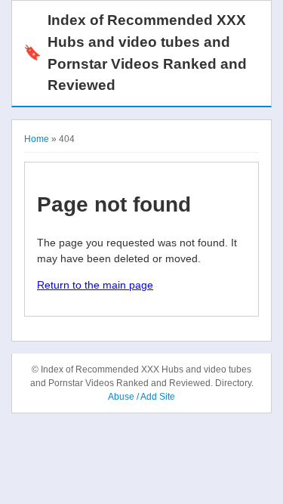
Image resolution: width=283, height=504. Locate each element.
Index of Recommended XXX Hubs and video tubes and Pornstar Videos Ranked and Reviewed (135, 52)
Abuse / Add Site (141, 396)
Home (36, 139)
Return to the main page (95, 285)
